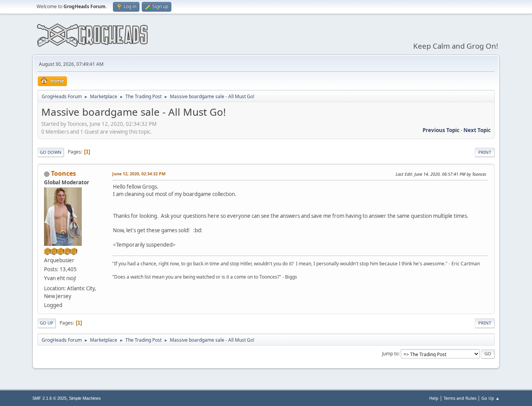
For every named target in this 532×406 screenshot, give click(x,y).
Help (434, 398)
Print (484, 152)
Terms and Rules (460, 398)
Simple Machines (85, 398)
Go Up (46, 323)
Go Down (51, 152)
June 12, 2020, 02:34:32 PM (139, 174)
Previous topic (441, 130)
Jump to (390, 353)
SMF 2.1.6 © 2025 (49, 398)
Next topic (477, 130)
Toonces (63, 173)
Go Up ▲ (490, 398)
